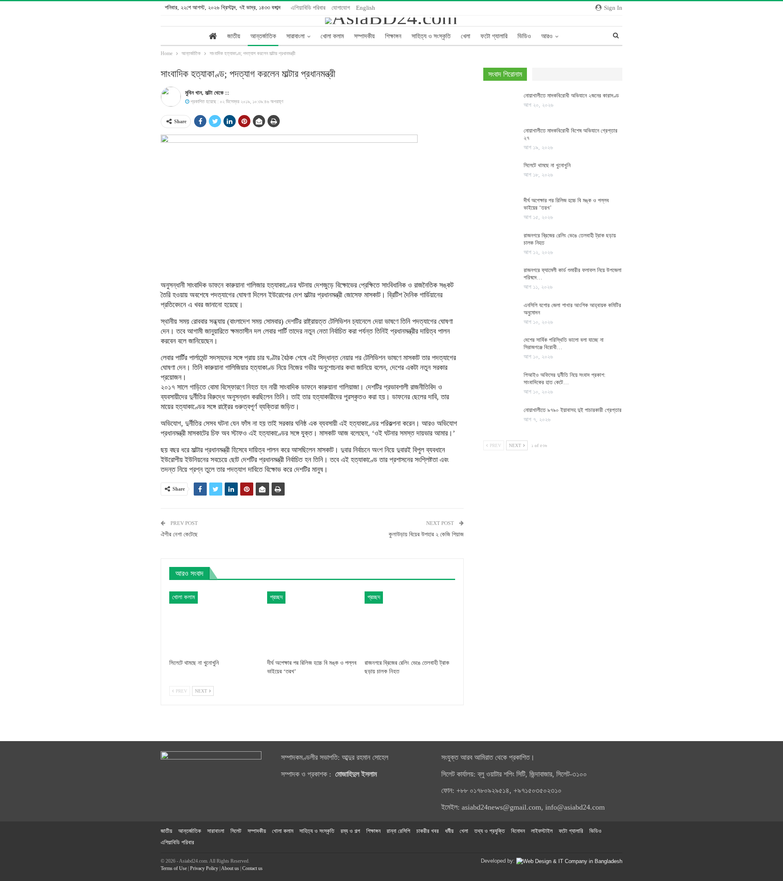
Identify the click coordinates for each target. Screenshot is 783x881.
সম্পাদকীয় (364, 36)
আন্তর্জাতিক (263, 36)
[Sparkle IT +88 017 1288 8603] (569, 861)
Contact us (252, 868)
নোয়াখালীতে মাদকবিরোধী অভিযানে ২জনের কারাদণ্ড (571, 96)
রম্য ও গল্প (350, 831)
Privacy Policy (204, 868)
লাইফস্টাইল (542, 831)
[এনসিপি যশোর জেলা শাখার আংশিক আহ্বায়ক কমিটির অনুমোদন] (500, 315)
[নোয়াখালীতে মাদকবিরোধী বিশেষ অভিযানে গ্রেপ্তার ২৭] (500, 140)
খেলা (465, 36)
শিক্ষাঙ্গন (393, 36)
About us (230, 868)
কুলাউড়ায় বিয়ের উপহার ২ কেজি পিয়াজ (426, 534)
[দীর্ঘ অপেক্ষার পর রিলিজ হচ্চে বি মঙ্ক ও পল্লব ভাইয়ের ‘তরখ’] (312, 623)
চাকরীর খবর (427, 831)
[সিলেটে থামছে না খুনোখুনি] (214, 623)
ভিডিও (524, 36)
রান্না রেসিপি (398, 831)
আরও (547, 36)
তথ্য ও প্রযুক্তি (489, 831)
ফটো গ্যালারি (493, 36)
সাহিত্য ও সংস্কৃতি (431, 36)
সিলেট (235, 831)
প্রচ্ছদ (276, 597)
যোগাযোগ (341, 7)
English (365, 7)
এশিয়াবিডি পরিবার (308, 7)
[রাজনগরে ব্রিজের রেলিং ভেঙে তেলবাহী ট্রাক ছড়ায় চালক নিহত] (410, 623)
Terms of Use (174, 868)
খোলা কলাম (332, 36)
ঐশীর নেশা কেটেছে (179, 534)
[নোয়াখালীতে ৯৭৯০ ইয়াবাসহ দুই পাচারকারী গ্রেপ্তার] (500, 420)
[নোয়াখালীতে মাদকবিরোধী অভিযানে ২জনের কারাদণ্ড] (500, 105)
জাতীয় (233, 36)
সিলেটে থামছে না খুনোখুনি (547, 165)
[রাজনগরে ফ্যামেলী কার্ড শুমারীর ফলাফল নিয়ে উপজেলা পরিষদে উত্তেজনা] (500, 280)
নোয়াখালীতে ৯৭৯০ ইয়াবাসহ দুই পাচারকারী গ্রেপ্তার (573, 410)
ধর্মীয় (449, 831)
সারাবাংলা (295, 36)
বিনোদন (518, 831)
